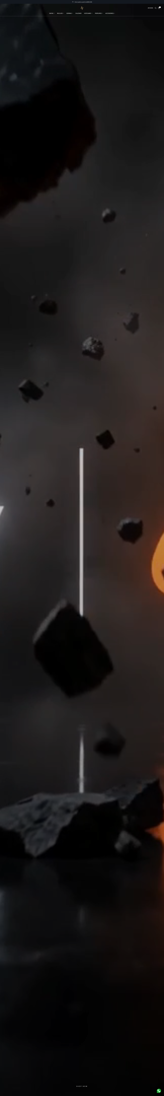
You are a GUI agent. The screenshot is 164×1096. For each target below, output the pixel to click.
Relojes (60, 13)
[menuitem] (52, 13)
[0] (158, 8)
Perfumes (98, 13)
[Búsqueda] (155, 8)
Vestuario (87, 13)
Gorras (69, 13)
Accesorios (109, 13)
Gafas (51, 13)
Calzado (78, 13)
